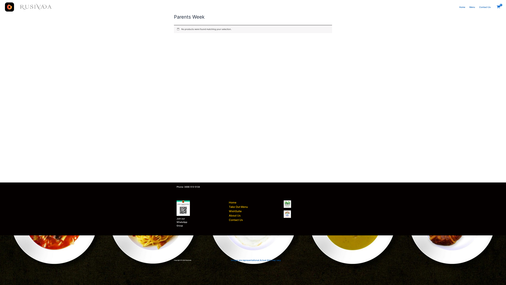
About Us (235, 215)
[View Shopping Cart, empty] (498, 7)
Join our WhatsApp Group (182, 222)
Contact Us (485, 7)
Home (462, 7)
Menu (472, 7)
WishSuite (235, 211)
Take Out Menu (238, 206)
